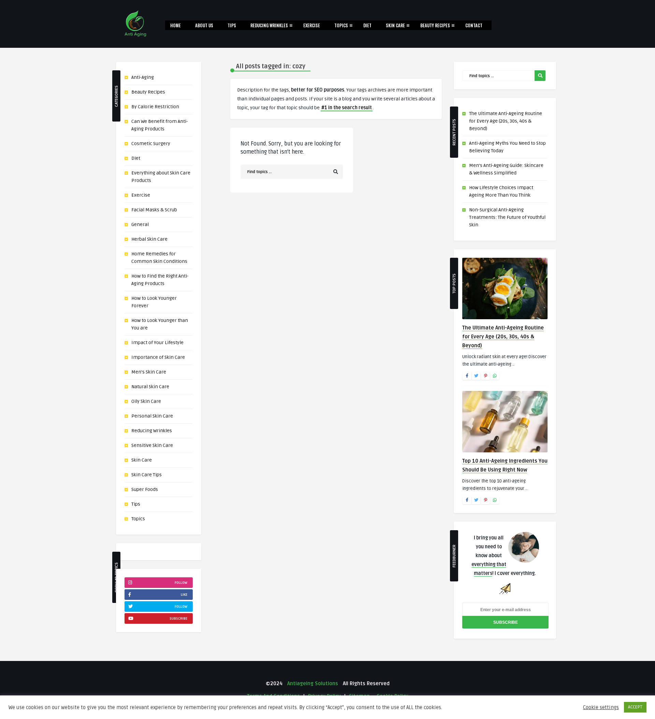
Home (175, 25)
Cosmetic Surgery (150, 143)
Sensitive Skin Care (152, 445)
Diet (367, 25)
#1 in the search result (346, 108)
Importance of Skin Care (158, 357)
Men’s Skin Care (148, 372)
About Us (204, 25)
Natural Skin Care (150, 387)
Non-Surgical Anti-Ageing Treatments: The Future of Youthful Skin (507, 217)
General (140, 224)
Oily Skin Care (146, 401)
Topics (341, 25)
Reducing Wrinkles (269, 25)
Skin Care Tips (146, 475)
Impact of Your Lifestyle (157, 343)
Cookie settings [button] (601, 707)
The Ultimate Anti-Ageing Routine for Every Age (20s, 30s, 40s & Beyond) (505, 121)
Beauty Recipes (435, 25)
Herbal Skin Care (149, 239)
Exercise (311, 25)
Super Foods (144, 489)
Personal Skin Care (152, 416)
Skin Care (395, 25)
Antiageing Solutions (312, 683)
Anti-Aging (142, 77)
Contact (473, 25)
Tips (232, 25)
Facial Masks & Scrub (154, 210)
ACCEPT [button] (635, 707)
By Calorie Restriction (155, 107)
